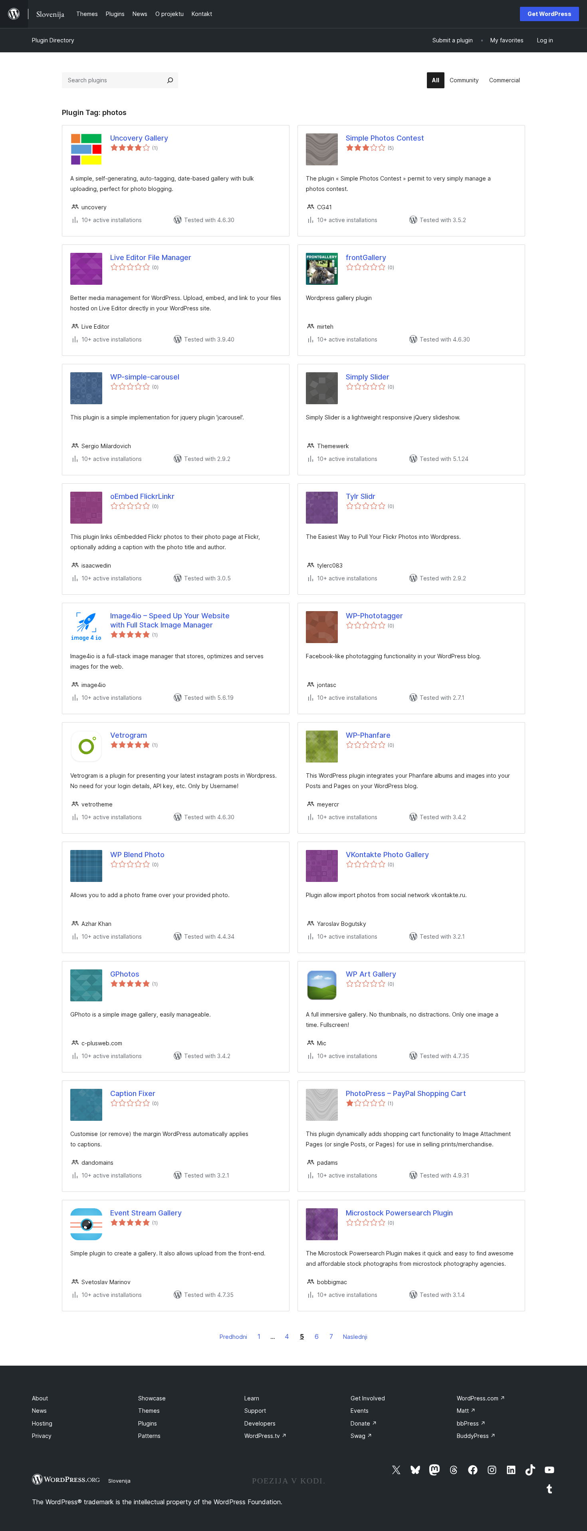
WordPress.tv (265, 1435)
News (39, 1410)
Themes (149, 1410)
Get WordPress (549, 13)
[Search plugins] (170, 80)
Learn (251, 1398)
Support (255, 1410)
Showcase (152, 1398)
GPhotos (124, 974)
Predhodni (233, 1336)
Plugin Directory (53, 40)
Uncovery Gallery (139, 138)
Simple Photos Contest (385, 138)
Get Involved (368, 1398)
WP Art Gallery (371, 974)
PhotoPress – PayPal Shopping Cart (406, 1093)
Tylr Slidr (360, 496)
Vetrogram (128, 735)
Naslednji (355, 1336)
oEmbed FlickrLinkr (142, 496)
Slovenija (119, 1480)
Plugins (147, 1423)
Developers (260, 1423)
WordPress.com (481, 1398)
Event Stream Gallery (146, 1213)
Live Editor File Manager (150, 257)
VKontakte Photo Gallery (387, 854)
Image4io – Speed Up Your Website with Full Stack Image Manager (170, 620)
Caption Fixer (132, 1093)
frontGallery (366, 257)
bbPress (471, 1423)
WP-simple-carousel (144, 377)
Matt (466, 1410)
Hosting (42, 1423)
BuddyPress (476, 1435)
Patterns (149, 1435)
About (40, 1398)
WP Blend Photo (137, 854)
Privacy (42, 1435)
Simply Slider (367, 377)
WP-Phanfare (368, 735)
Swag (361, 1435)
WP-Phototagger (374, 616)
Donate (364, 1423)
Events (360, 1410)
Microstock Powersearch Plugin (399, 1213)
